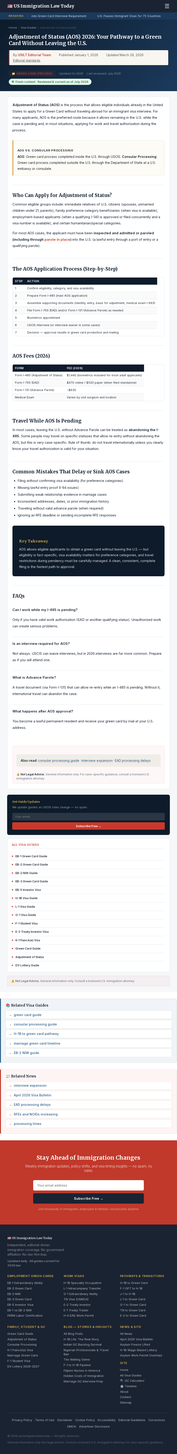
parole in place (57, 240)
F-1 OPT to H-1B (131, 1288)
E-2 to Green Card (133, 1315)
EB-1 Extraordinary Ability (25, 1283)
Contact (125, 1397)
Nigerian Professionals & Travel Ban (86, 1352)
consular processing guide (58, 760)
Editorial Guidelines (131, 1420)
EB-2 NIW (14, 1294)
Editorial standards (26, 60)
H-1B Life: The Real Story (81, 1339)
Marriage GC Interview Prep (83, 1381)
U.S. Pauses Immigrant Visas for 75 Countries (127, 16)
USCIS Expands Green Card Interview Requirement (49, 16)
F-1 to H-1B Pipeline (77, 1365)
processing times (25, 1124)
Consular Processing (22, 1344)
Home (13, 27)
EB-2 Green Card (19, 1288)
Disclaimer (64, 1420)
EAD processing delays (133, 760)
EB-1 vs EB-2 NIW (19, 1310)
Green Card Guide (20, 1333)
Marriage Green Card (22, 1355)
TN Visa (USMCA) (76, 1299)
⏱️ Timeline (128, 1386)
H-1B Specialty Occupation (82, 1283)
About (124, 1391)
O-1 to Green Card (133, 1304)
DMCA (71, 1426)
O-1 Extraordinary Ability (81, 1294)
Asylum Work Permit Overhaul (141, 1355)
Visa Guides (28, 27)
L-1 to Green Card (132, 1299)
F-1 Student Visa (18, 1361)
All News (126, 1333)
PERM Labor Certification (25, 1315)
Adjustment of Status (22, 1339)
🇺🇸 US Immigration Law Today (40, 6)
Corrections (156, 1420)
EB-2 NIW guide (24, 1053)
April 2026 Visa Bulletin (30, 1095)
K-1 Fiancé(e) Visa (20, 1350)
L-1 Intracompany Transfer (82, 1288)
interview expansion (97, 760)
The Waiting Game (77, 1359)
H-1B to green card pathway (34, 1034)
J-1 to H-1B (127, 1294)
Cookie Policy (85, 1420)
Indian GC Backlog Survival (83, 1344)
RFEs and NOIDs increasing (33, 1114)
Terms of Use (44, 1420)
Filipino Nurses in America (82, 1370)
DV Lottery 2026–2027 (23, 1366)
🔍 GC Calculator (132, 1380)
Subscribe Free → (88, 826)
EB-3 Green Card (19, 1299)
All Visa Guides (131, 1375)
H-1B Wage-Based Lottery (138, 1350)
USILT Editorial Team (34, 55)
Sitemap (126, 1402)
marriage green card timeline (35, 1043)
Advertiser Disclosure (94, 1426)
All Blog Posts (73, 1333)
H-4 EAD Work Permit (79, 1315)
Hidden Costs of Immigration (84, 1376)
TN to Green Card (132, 1310)
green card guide (25, 1015)
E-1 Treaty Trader (76, 1310)
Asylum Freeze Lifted (135, 1344)
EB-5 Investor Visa (20, 1304)
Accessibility (106, 1420)
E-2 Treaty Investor (77, 1304)
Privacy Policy (22, 1420)
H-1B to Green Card (134, 1283)
